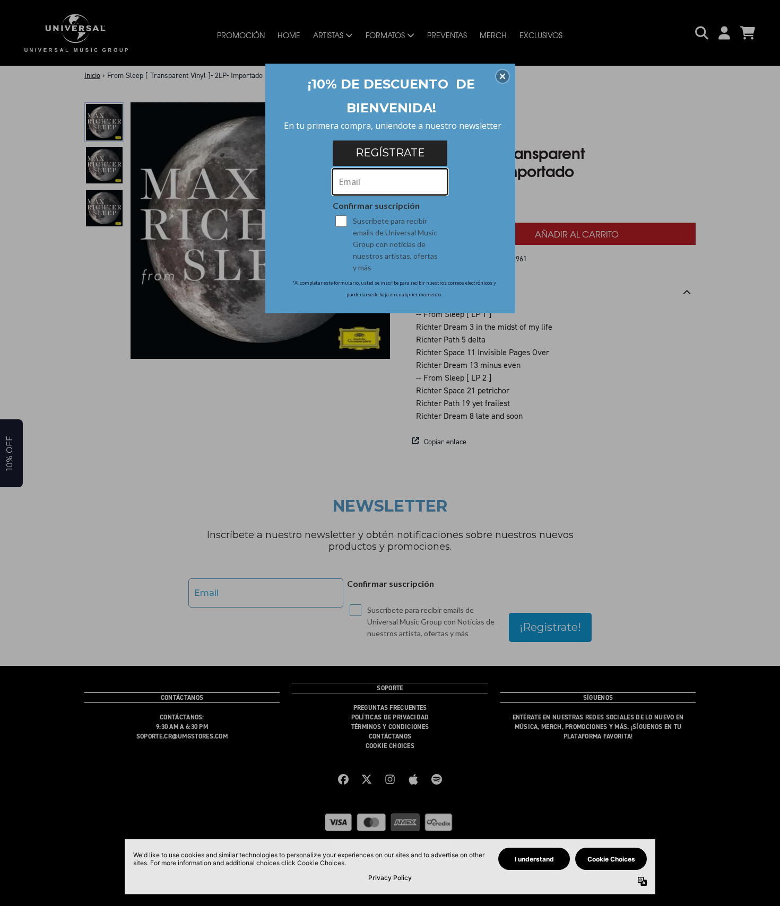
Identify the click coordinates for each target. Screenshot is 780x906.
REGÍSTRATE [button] (390, 152)
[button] (502, 76)
